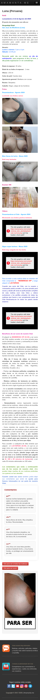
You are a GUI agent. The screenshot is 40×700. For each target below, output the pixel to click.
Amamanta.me (29, 693)
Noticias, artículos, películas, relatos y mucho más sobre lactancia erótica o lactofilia (25, 650)
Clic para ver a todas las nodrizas (15, 564)
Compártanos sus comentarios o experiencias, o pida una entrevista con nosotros (24, 669)
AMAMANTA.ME (15, 3)
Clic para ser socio (10, 568)
